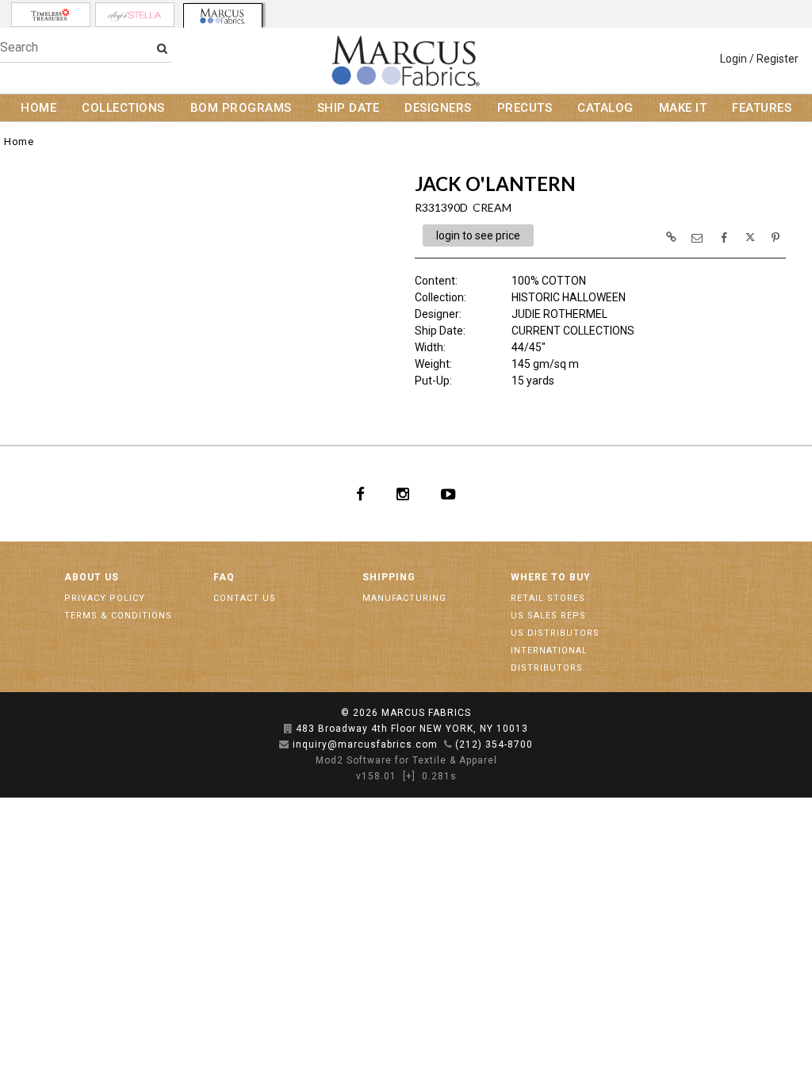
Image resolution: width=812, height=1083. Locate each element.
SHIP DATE (348, 108)
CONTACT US (244, 598)
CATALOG (605, 108)
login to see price (478, 235)
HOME (38, 108)
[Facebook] (360, 494)
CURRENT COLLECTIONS (572, 330)
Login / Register (759, 58)
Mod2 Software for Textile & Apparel (406, 760)
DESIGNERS (438, 108)
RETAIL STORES (548, 598)
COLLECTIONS (123, 108)
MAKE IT (683, 108)
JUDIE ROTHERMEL (559, 314)
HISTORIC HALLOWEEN (568, 297)
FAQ (224, 577)
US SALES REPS (548, 615)
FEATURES (761, 108)
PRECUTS (525, 108)
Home (18, 141)
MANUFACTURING (404, 598)
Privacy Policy (104, 598)
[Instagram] (402, 494)
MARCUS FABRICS (426, 712)
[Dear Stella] (134, 14)
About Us (91, 577)
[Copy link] (670, 237)
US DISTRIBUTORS (555, 633)
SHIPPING (389, 577)
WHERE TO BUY (551, 577)
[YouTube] (448, 494)
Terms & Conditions (118, 615)
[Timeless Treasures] (50, 14)
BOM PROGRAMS (241, 108)
